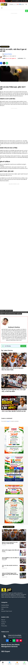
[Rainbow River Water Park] (14, 510)
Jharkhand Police (4, 607)
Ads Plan (3, 623)
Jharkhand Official (5, 605)
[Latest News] (9, 663)
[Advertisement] (14, 28)
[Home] (3, 663)
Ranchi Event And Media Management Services (10, 645)
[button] (26, 4)
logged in (8, 421)
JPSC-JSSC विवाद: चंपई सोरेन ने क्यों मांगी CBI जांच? (14, 411)
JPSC (2, 609)
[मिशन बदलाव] (14, 489)
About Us (3, 619)
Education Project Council (6, 611)
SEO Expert (5, 651)
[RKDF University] (14, 440)
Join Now (23, 346)
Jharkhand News (5, 46)
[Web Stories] (17, 663)
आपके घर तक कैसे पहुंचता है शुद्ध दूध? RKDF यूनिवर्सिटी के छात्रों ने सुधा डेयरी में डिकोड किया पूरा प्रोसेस (10, 574)
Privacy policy (4, 625)
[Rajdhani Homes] (14, 468)
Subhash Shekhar (8, 54)
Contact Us (3, 621)
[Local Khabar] (4, 4)
